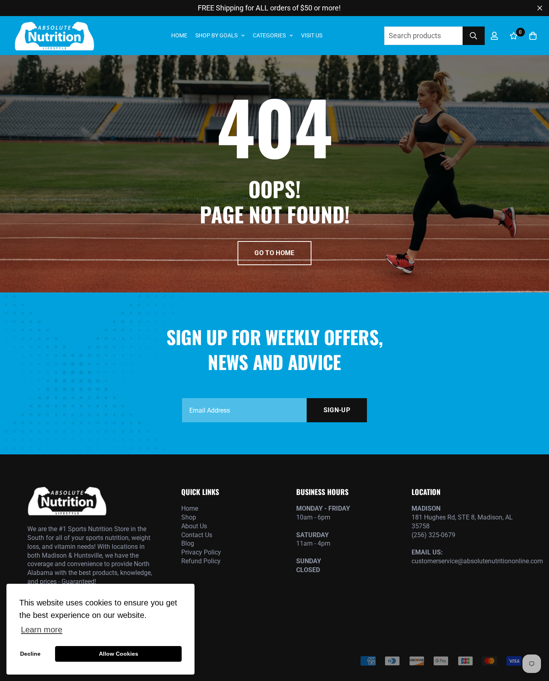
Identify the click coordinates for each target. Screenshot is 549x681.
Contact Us (196, 535)
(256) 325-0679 (433, 535)
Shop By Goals (216, 35)
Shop (188, 517)
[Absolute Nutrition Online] (54, 35)
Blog (187, 543)
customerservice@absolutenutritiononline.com (467, 561)
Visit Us (311, 35)
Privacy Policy (201, 552)
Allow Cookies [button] (118, 653)
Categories (269, 35)
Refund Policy (201, 561)
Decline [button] (30, 653)
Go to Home (274, 253)
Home (179, 35)
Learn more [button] (41, 629)
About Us (194, 526)
